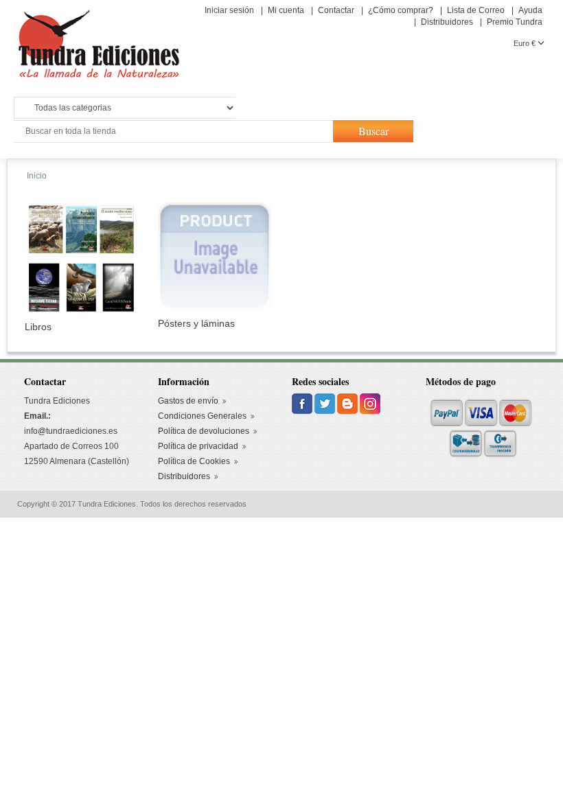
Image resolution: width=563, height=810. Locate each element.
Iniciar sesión (229, 10)
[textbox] (172, 131)
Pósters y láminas (196, 323)
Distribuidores (447, 22)
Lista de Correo (476, 10)
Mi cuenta (286, 10)
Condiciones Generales (202, 416)
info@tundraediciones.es (70, 431)
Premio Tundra (514, 22)
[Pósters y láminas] (214, 256)
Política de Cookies (194, 461)
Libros (38, 326)
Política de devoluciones (203, 431)
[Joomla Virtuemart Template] (303, 403)
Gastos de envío (188, 401)
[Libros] (81, 258)
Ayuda (530, 10)
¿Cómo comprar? (400, 10)
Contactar (336, 10)
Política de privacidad (198, 446)
